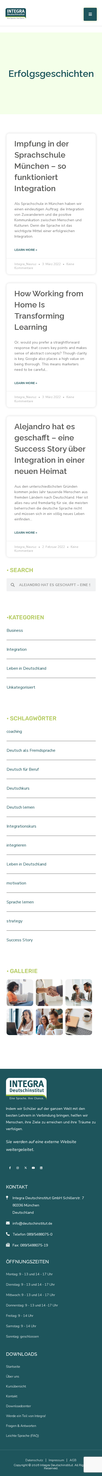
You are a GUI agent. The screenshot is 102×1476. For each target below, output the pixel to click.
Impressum (56, 1460)
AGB (73, 1460)
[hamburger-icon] (90, 14)
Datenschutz (34, 1460)
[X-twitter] (26, 1168)
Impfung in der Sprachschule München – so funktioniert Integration (41, 166)
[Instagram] (18, 1168)
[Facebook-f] (10, 1168)
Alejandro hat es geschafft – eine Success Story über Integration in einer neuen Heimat (49, 449)
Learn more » (25, 250)
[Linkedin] (41, 1168)
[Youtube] (33, 1168)
